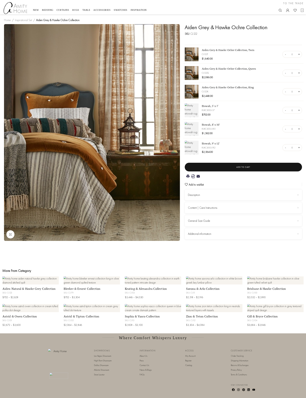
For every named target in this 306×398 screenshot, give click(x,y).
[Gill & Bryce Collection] (275, 308)
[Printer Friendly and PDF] (243, 176)
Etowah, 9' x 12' (211, 143)
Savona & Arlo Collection (203, 289)
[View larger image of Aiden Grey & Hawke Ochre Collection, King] (192, 92)
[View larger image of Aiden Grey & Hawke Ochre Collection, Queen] (192, 73)
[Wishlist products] (295, 10)
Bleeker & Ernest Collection (82, 289)
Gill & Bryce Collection (262, 316)
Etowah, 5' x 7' (210, 106)
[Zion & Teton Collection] (214, 308)
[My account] (287, 10)
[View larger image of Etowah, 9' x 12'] (192, 148)
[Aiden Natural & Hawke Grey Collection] (30, 280)
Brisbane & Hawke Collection (266, 289)
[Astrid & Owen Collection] (30, 308)
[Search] (280, 10)
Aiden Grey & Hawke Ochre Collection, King (228, 87)
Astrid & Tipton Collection (81, 316)
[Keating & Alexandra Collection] (153, 280)
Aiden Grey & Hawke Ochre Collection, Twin (228, 50)
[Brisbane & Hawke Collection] (275, 280)
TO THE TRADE (293, 3)
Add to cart (243, 167)
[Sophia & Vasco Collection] (153, 308)
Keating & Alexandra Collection (146, 289)
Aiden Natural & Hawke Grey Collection (29, 289)
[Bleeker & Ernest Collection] (92, 280)
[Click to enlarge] (10, 234)
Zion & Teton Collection (202, 316)
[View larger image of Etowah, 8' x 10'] (192, 129)
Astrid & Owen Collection (19, 316)
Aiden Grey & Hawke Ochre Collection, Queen (229, 68)
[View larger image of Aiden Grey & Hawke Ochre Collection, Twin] (192, 54)
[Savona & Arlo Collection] (214, 280)
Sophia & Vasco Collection (142, 316)
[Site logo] (16, 8)
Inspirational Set (23, 20)
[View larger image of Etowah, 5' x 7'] (192, 110)
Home (7, 20)
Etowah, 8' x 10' (211, 124)
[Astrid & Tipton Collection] (92, 308)
